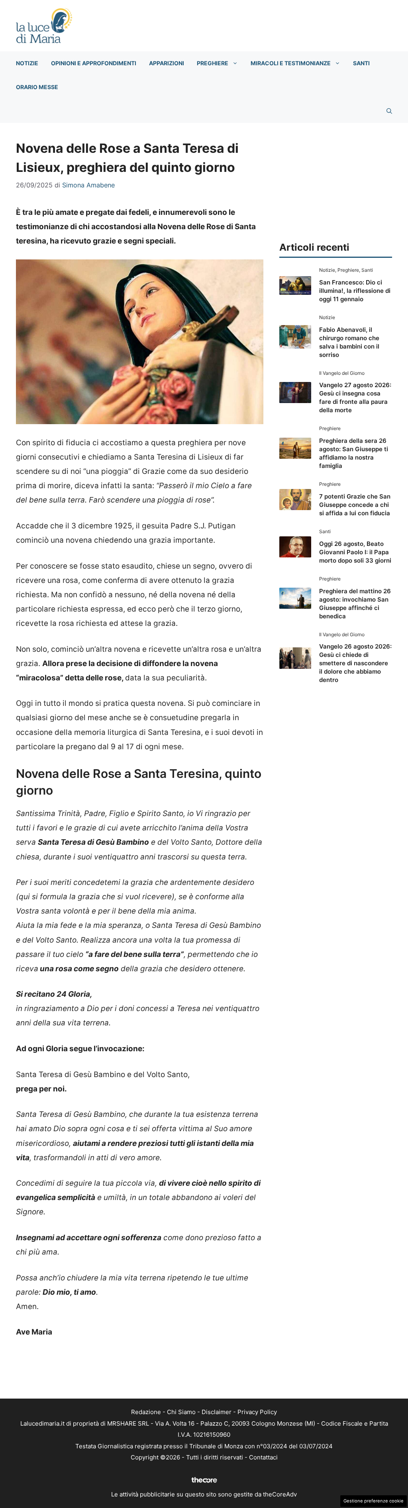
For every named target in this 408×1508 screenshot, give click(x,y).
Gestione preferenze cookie (373, 1501)
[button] (389, 111)
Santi (361, 63)
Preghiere (212, 63)
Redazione (146, 1412)
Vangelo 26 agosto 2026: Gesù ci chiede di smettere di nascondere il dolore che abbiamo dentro (355, 663)
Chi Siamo (181, 1412)
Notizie (27, 63)
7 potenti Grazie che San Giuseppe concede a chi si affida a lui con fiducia (354, 505)
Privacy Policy (257, 1412)
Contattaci (263, 1457)
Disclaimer (216, 1412)
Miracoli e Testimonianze (291, 63)
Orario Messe (37, 87)
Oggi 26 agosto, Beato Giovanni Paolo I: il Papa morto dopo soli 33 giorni (355, 552)
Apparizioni (166, 63)
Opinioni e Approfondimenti (93, 63)
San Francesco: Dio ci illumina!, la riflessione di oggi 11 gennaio (354, 291)
